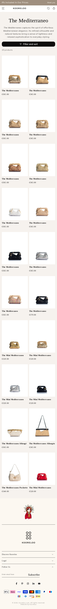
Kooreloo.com (24, 603)
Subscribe (34, 574)
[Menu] (3, 8)
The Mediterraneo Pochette (15, 488)
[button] (48, 8)
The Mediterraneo (10, 91)
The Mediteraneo (10, 311)
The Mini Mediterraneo (13, 355)
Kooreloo (33, 604)
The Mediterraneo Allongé (14, 443)
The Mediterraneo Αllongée (42, 443)
